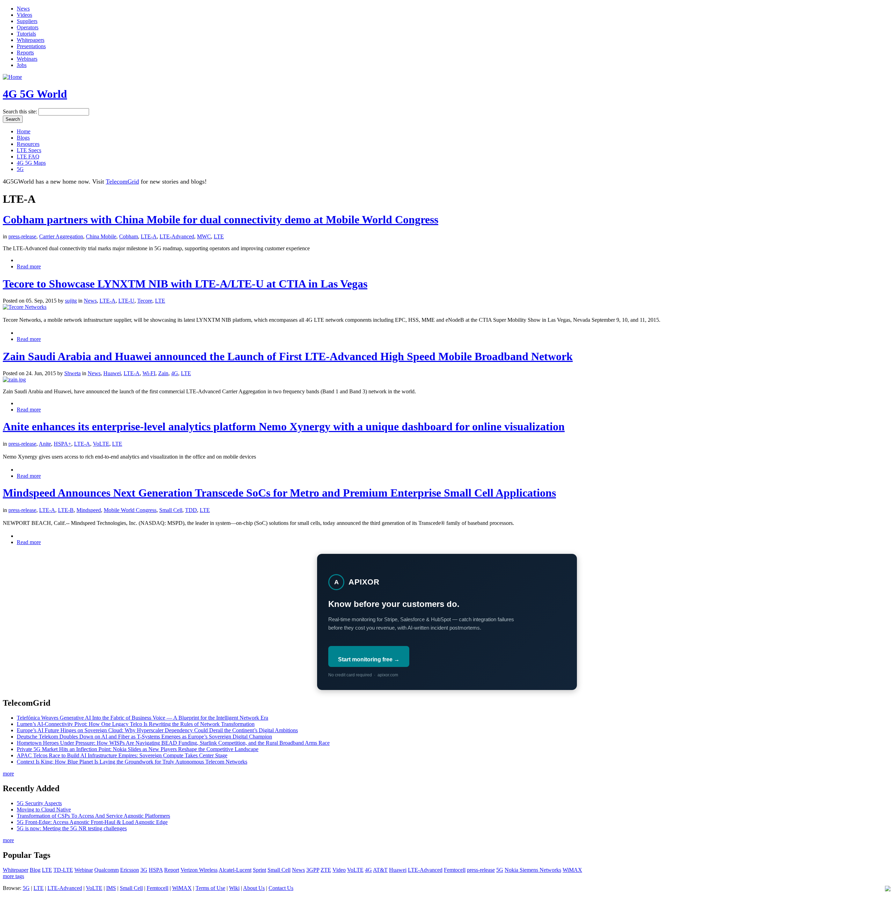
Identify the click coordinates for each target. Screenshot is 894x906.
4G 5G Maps (31, 163)
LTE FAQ (28, 156)
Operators (27, 27)
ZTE (326, 870)
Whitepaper (15, 870)
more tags (13, 876)
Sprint (259, 870)
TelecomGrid (122, 181)
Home (23, 131)
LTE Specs (29, 150)
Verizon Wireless (199, 870)
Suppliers (27, 21)
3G (143, 870)
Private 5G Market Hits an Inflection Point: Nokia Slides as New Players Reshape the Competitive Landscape (137, 749)
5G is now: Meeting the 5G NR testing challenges (72, 828)
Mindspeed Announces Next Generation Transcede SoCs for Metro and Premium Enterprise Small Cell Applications (279, 493)
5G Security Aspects (39, 803)
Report (171, 870)
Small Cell (170, 510)
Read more (29, 266)
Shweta (72, 373)
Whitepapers (30, 40)
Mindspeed (88, 510)
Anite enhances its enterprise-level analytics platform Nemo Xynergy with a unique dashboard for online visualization (284, 426)
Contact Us (281, 888)
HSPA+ (62, 444)
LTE (219, 236)
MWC (204, 236)
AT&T (380, 870)
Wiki (234, 888)
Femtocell (455, 870)
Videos (24, 15)
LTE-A (149, 236)
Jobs (22, 65)
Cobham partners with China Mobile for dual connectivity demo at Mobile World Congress (220, 219)
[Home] (12, 77)
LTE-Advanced (177, 236)
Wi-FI (148, 373)
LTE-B (66, 510)
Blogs (23, 138)
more (8, 774)
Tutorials (26, 34)
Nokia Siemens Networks (533, 870)
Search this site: (20, 111)
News (23, 9)
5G (20, 169)
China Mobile (101, 236)
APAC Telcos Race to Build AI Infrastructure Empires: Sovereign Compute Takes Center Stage (122, 755)
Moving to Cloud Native (44, 809)
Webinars (27, 59)
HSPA (156, 870)
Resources (28, 144)
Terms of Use (210, 888)
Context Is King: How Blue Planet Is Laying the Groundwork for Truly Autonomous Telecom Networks (132, 762)
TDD (191, 510)
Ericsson (129, 870)
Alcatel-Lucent (235, 870)
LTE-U (126, 301)
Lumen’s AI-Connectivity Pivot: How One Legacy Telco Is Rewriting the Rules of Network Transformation (136, 724)
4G (174, 373)
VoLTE (101, 444)
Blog (35, 870)
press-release (22, 236)
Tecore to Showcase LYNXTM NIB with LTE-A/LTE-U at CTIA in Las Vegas (185, 283)
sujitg (71, 301)
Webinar (83, 870)
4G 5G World (35, 94)
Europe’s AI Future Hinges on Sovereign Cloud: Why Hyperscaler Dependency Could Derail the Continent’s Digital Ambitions (157, 730)
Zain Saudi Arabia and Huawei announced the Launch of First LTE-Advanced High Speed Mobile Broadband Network (288, 356)
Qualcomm (106, 870)
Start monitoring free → (369, 659)
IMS (111, 888)
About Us (254, 888)
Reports (25, 52)
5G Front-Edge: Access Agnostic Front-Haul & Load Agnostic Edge (92, 822)
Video (339, 870)
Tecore (144, 301)
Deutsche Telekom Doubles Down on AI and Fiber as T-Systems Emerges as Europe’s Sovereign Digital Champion (144, 737)
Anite (45, 444)
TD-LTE (63, 870)
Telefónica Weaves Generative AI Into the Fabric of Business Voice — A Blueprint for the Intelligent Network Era (142, 718)
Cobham (128, 236)
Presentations (31, 46)
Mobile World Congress (130, 510)
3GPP (312, 870)
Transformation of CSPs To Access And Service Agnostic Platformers (93, 816)
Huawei (112, 373)
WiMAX (572, 870)
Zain (163, 373)
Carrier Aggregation (61, 236)
